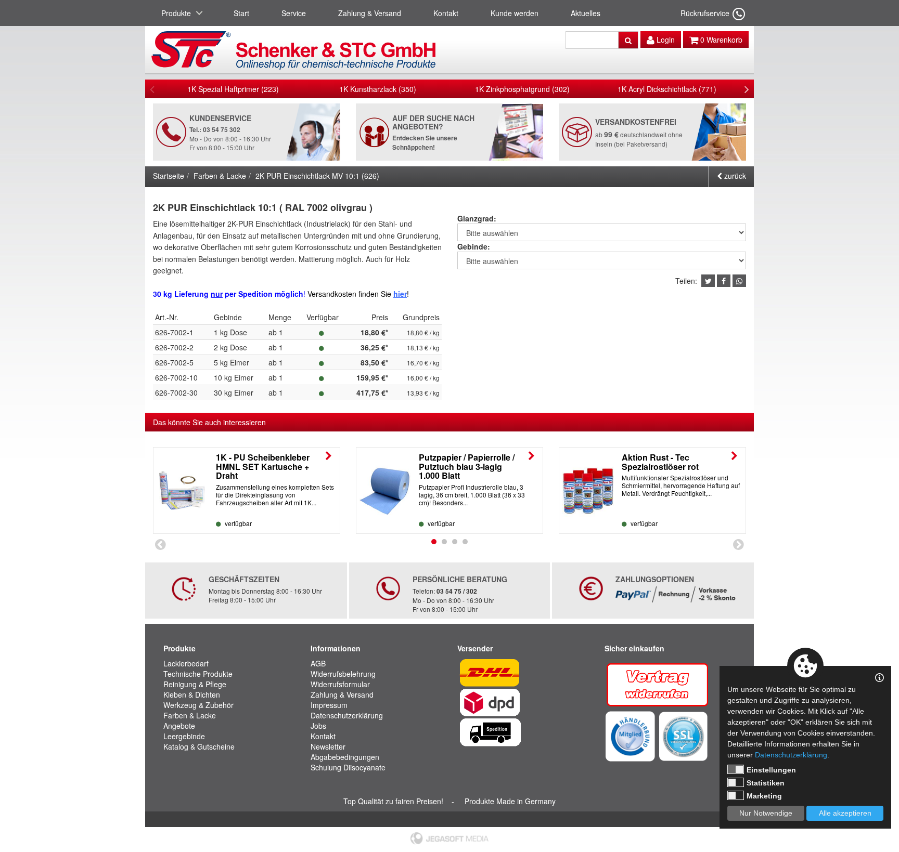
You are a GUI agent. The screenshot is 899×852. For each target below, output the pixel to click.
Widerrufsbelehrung (343, 674)
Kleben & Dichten (191, 694)
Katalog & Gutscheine (199, 746)
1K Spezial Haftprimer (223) (233, 89)
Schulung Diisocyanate (348, 767)
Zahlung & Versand (369, 13)
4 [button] (465, 541)
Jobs (318, 725)
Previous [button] (152, 89)
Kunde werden (514, 13)
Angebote (179, 725)
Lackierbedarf (186, 663)
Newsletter (328, 746)
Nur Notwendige (765, 813)
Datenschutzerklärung (347, 715)
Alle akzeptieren (845, 813)
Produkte (176, 13)
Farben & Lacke (220, 176)
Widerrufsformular (340, 684)
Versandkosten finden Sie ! (358, 294)
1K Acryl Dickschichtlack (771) (667, 89)
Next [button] (746, 89)
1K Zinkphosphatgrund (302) (522, 89)
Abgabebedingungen (345, 757)
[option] (233, 89)
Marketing (764, 796)
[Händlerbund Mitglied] (630, 735)
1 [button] (433, 541)
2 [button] (444, 541)
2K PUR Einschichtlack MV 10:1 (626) (317, 176)
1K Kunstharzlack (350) (377, 89)
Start (241, 13)
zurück (734, 176)
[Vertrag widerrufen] (658, 683)
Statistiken (766, 783)
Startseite (168, 176)
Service (293, 13)
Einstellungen (771, 770)
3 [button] (454, 541)
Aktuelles (585, 13)
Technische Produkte (198, 674)
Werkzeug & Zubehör (198, 705)
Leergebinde (184, 736)
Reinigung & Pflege (194, 684)
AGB (318, 663)
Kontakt (445, 13)
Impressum (329, 705)
